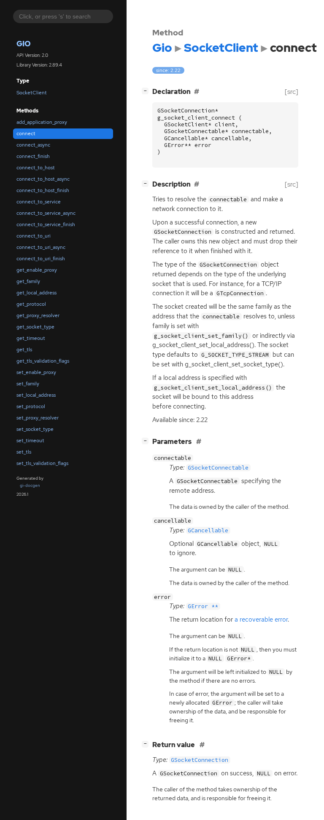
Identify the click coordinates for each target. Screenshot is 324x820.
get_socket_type (35, 326)
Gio (23, 43)
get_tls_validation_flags (42, 361)
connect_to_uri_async (40, 247)
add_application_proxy (41, 122)
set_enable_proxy (36, 372)
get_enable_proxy (36, 270)
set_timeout (30, 440)
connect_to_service (38, 201)
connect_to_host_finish (42, 190)
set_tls (23, 452)
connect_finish (33, 156)
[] (147, 90)
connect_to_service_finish (45, 224)
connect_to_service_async (46, 213)
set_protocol (30, 406)
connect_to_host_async (43, 179)
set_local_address (36, 395)
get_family (28, 281)
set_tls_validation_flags (42, 463)
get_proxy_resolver (37, 315)
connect (25, 133)
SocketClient (31, 92)
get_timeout (30, 338)
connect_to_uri (33, 235)
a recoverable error (261, 619)
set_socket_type (35, 429)
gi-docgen (30, 485)
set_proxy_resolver (37, 417)
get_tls (24, 349)
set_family (27, 383)
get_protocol (31, 304)
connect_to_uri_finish (40, 258)
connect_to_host (35, 167)
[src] (291, 91)
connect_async (33, 145)
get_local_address (36, 292)
